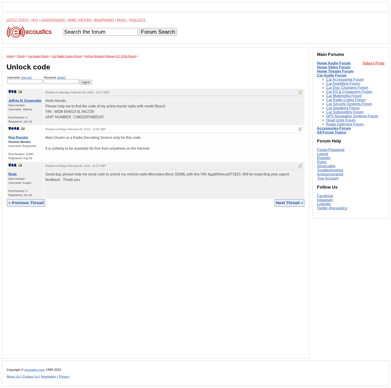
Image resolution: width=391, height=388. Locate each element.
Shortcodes (326, 166)
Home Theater (79, 20)
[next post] (12, 91)
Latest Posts (18, 20)
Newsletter (48, 376)
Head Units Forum (340, 120)
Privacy (64, 376)
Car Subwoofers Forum (344, 112)
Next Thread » (289, 203)
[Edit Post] (300, 92)
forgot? (61, 77)
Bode (12, 174)
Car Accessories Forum (345, 79)
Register (324, 158)
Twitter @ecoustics (332, 208)
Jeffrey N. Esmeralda (24, 100)
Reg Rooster (18, 137)
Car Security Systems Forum (349, 104)
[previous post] (12, 128)
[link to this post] (20, 91)
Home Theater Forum (335, 71)
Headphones (104, 20)
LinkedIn (324, 204)
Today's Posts (373, 63)
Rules (322, 162)
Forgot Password (330, 150)
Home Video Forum (333, 67)
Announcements (330, 174)
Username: (19, 77)
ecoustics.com (34, 369)
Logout (322, 154)
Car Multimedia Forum (344, 96)
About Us (13, 376)
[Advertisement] (142, 286)
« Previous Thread (26, 203)
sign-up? (26, 77)
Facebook (325, 196)
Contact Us (30, 376)
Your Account (327, 178)
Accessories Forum (334, 128)
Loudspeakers (53, 20)
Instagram (325, 200)
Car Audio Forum (331, 75)
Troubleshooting (330, 170)
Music (121, 20)
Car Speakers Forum (343, 108)
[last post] (15, 91)
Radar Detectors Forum (345, 124)
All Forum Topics (331, 132)
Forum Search (158, 32)
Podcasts (137, 20)
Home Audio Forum (333, 63)
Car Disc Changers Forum (347, 88)
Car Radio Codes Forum (345, 100)
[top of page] (9, 91)
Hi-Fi (34, 20)
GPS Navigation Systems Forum (352, 116)
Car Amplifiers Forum (343, 83)
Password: (55, 77)
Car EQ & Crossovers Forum (349, 92)
